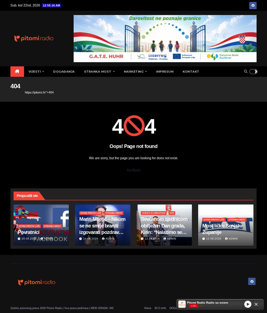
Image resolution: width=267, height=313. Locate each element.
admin (48, 238)
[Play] (247, 304)
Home (14, 92)
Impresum (165, 71)
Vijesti (35, 71)
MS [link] (112, 308)
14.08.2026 (91, 238)
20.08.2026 (30, 238)
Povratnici (28, 232)
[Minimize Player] (256, 304)
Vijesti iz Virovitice (153, 213)
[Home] (17, 71)
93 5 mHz (160, 308)
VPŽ (172, 213)
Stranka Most (98, 71)
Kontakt (191, 71)
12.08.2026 (153, 238)
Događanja (64, 71)
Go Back (133, 170)
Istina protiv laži (29, 226)
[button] (245, 71)
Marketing (134, 71)
